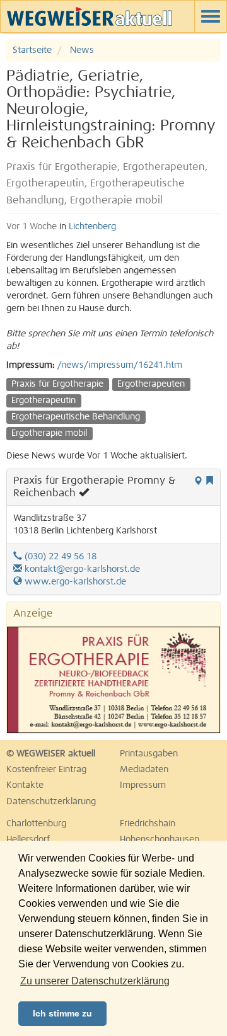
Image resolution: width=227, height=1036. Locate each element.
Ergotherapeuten (151, 384)
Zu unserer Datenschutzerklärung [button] (95, 981)
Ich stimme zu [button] (62, 1013)
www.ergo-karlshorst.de (74, 582)
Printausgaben (149, 753)
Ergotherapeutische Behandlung (75, 417)
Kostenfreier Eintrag (46, 769)
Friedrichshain (147, 823)
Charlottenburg (36, 823)
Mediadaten (144, 769)
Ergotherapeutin (43, 400)
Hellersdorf (28, 839)
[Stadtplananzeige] (198, 481)
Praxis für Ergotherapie (57, 384)
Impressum (143, 785)
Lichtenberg (92, 226)
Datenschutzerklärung (51, 801)
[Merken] (209, 481)
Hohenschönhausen (159, 839)
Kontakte (25, 785)
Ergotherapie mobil (49, 433)
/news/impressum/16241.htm (119, 365)
